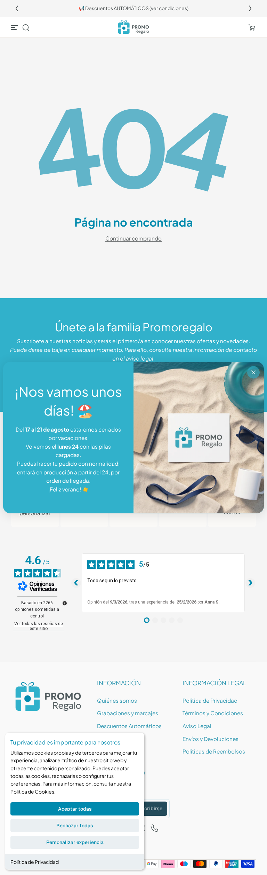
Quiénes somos (117, 700)
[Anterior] (16, 8)
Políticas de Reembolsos (214, 751)
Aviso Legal (197, 726)
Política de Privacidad (34, 862)
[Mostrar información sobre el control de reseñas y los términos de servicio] (64, 603)
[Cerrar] (253, 372)
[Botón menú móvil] (15, 27)
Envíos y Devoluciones (210, 738)
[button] (26, 27)
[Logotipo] (133, 27)
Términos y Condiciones (213, 713)
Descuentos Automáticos (129, 726)
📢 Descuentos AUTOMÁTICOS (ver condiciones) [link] (133, 8)
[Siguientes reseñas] (250, 583)
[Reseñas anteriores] (76, 583)
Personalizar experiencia (75, 842)
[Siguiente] (250, 8)
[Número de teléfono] (155, 828)
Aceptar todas (75, 809)
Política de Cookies (32, 791)
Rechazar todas (74, 825)
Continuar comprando (133, 238)
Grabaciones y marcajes (127, 713)
